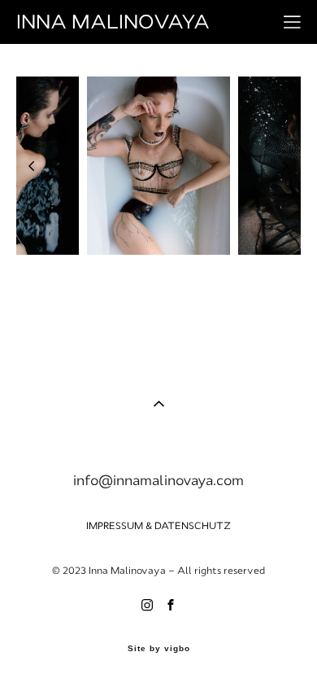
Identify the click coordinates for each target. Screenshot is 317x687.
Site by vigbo (159, 649)
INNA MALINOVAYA (113, 22)
